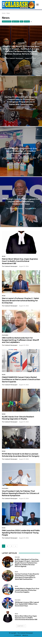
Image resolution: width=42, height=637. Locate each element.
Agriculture (15, 21)
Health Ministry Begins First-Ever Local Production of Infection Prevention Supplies (27, 590)
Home (3, 13)
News (21, 93)
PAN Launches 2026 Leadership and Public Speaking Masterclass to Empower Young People (21, 532)
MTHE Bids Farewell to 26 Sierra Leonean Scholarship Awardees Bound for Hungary (20, 455)
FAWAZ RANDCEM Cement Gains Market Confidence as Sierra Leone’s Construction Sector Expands (21, 379)
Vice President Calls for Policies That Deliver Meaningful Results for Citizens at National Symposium (20, 493)
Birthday (27, 21)
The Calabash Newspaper (9, 266)
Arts (22, 21)
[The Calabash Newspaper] (18, 5)
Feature (21, 43)
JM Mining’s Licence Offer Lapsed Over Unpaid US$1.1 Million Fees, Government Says (27, 604)
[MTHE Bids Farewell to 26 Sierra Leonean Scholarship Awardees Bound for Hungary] (21, 437)
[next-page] (15, 546)
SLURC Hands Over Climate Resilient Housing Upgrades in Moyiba (18, 418)
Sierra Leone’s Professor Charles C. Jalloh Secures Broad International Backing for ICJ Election (20, 300)
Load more (20, 626)
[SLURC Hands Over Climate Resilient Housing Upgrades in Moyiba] (21, 400)
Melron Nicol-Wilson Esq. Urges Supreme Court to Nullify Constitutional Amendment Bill (20, 261)
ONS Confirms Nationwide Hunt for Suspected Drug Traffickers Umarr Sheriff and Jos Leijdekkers (20, 340)
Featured (21, 195)
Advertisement (7, 21)
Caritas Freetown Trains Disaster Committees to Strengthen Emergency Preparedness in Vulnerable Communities (27, 576)
